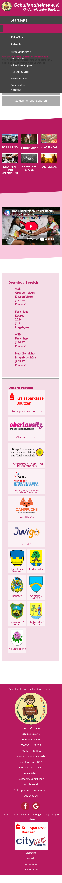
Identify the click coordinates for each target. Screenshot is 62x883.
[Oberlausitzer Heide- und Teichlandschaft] (26, 461)
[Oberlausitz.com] (26, 434)
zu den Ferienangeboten (31, 100)
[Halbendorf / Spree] (36, 619)
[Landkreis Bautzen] (17, 566)
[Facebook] (25, 806)
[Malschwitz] (36, 566)
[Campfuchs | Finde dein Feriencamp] (26, 514)
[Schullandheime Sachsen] (31, 12)
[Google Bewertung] (36, 806)
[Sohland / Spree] (36, 593)
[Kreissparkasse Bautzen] (26, 408)
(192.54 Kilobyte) (20, 302)
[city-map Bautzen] (31, 843)
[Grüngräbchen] (17, 646)
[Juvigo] (26, 540)
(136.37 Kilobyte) (20, 344)
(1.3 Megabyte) (22, 325)
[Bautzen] (17, 593)
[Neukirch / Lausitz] (17, 619)
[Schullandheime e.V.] (31, 708)
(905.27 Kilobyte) (20, 363)
